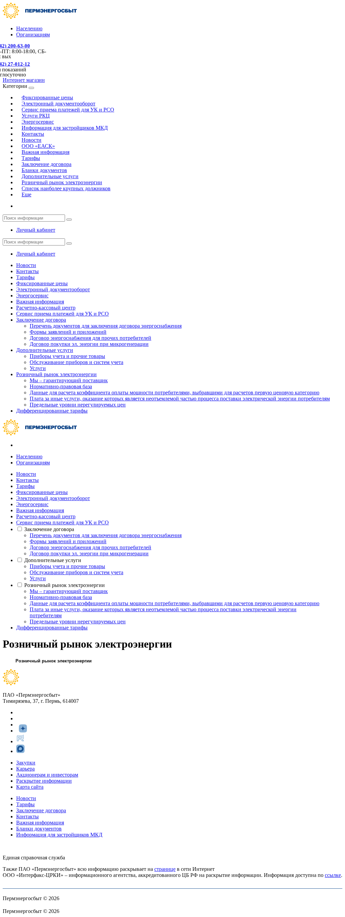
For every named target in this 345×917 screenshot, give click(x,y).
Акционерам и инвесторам (47, 775)
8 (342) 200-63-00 (22, 846)
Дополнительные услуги (44, 350)
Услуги (38, 368)
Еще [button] (26, 194)
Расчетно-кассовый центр (45, 307)
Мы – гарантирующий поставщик (69, 380)
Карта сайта (29, 787)
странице (165, 869)
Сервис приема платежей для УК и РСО (68, 109)
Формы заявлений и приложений (68, 332)
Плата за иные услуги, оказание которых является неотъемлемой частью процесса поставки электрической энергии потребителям (180, 398)
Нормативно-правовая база (61, 386)
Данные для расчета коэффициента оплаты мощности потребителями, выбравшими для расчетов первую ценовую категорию (174, 392)
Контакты (27, 271)
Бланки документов (39, 828)
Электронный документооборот (53, 289)
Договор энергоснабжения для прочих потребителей (90, 338)
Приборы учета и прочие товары (67, 356)
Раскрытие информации (44, 781)
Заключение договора (41, 320)
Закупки (25, 762)
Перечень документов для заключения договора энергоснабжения (106, 326)
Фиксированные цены (42, 283)
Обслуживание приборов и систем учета (76, 362)
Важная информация (45, 152)
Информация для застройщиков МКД (65, 128)
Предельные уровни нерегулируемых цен (78, 404)
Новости (26, 265)
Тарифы (25, 277)
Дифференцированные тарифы (52, 411)
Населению (29, 28)
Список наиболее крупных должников (66, 188)
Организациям (33, 34)
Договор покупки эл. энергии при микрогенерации (89, 344)
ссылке (333, 875)
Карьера (25, 769)
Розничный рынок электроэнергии (56, 374)
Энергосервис (32, 295)
